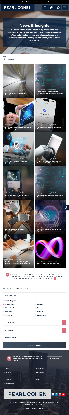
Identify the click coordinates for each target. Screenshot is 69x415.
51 (40, 278)
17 (50, 274)
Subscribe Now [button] (54, 358)
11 (32, 274)
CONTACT (38, 379)
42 (14, 278)
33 (39, 276)
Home (4, 56)
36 (47, 276)
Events (39, 308)
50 (37, 278)
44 (20, 278)
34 (41, 276)
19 (55, 274)
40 (59, 276)
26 (19, 276)
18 (53, 274)
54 (48, 278)
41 (61, 276)
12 (35, 274)
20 (58, 274)
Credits (27, 408)
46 (26, 278)
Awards (39, 304)
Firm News (9, 311)
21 (61, 274)
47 (28, 278)
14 (41, 274)
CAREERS (38, 376)
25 (16, 276)
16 (47, 274)
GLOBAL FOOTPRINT (11, 383)
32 (36, 276)
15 (44, 274)
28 (24, 276)
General (40, 311)
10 (30, 274)
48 (31, 278)
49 (34, 278)
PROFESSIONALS (10, 376)
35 (44, 276)
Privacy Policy (40, 404)
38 (53, 276)
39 (56, 276)
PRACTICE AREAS (40, 368)
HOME (7, 368)
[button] (66, 207)
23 (10, 276)
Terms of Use (29, 404)
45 (23, 278)
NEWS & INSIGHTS (40, 372)
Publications (41, 315)
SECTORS (8, 379)
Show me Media (34, 345)
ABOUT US (8, 372)
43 (17, 278)
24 (13, 276)
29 (27, 276)
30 (30, 276)
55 (51, 278)
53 (46, 278)
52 (43, 278)
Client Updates (10, 308)
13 (38, 274)
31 (33, 276)
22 (7, 276)
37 (50, 276)
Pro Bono (8, 315)
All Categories (10, 304)
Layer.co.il (41, 408)
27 (21, 276)
